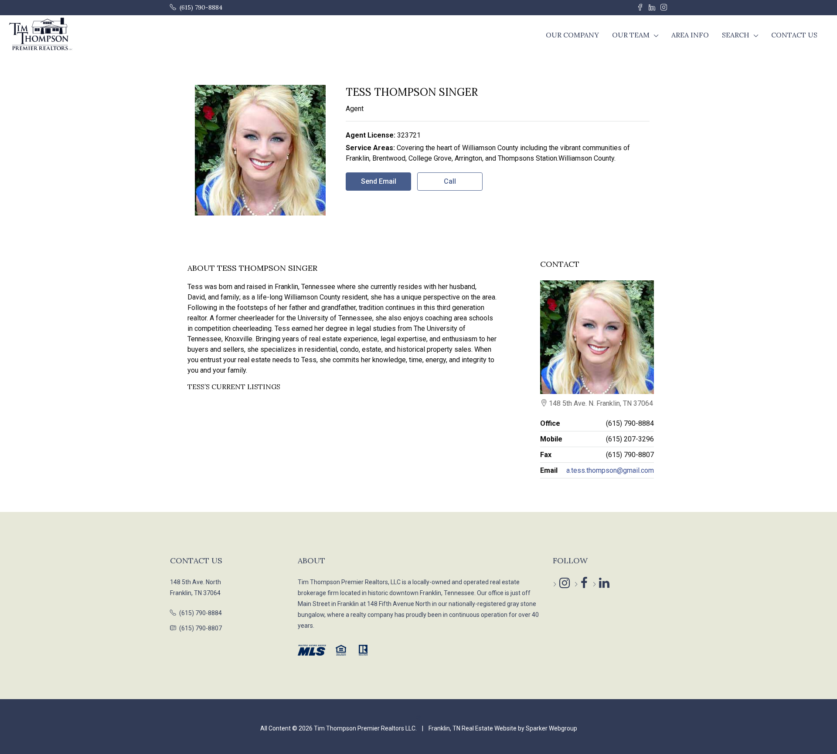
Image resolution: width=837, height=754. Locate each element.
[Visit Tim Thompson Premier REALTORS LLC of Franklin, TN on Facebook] (577, 584)
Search (735, 34)
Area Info (690, 34)
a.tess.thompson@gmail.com (610, 470)
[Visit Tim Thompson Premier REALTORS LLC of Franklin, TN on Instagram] (556, 584)
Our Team (631, 34)
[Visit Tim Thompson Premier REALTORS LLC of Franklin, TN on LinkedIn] (595, 584)
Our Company (572, 34)
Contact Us (794, 34)
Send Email (378, 181)
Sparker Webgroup (551, 728)
